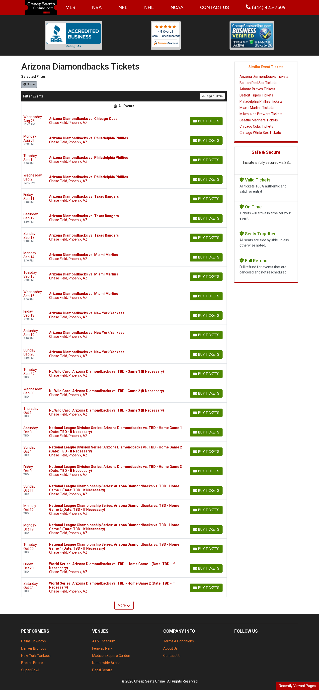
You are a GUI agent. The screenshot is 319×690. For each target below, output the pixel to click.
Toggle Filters (214, 96)
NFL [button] (122, 7)
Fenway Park (102, 648)
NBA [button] (97, 7)
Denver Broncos (33, 648)
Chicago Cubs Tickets (256, 126)
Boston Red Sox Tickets (258, 83)
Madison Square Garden (111, 656)
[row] (124, 120)
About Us (170, 648)
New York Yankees (36, 656)
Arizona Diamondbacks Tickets (263, 77)
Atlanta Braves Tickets (257, 89)
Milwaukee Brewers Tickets (261, 114)
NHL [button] (149, 7)
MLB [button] (70, 7)
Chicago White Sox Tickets (260, 133)
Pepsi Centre (102, 670)
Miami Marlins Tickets (256, 108)
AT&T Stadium (103, 641)
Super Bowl (30, 670)
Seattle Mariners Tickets (258, 120)
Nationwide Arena (106, 663)
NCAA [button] (176, 7)
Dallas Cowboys (33, 641)
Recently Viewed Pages (297, 686)
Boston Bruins (32, 663)
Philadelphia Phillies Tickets (261, 101)
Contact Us (214, 7)
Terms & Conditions (178, 641)
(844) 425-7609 (268, 7)
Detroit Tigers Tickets (256, 95)
